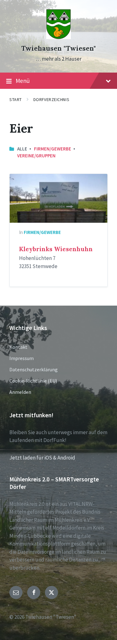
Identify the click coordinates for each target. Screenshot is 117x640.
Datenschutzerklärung (33, 369)
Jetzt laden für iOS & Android (42, 457)
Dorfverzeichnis (51, 99)
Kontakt (18, 347)
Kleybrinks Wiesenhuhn (56, 249)
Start (15, 99)
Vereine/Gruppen (36, 156)
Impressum (21, 358)
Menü (23, 80)
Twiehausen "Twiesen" (58, 48)
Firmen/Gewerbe (52, 149)
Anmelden (20, 392)
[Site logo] (58, 37)
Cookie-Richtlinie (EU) (33, 381)
